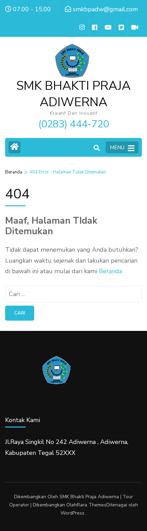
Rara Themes (91, 505)
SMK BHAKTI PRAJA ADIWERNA (73, 94)
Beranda (110, 271)
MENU (117, 147)
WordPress (72, 513)
